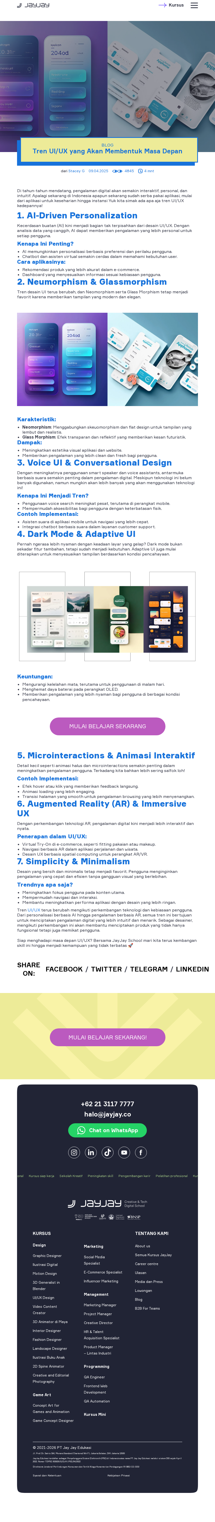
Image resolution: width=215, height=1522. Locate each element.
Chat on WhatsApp (113, 1130)
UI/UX (33, 910)
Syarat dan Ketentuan (47, 1475)
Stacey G (76, 171)
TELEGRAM (149, 969)
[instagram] (74, 1152)
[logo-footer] (107, 1203)
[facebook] (124, 1152)
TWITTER (106, 969)
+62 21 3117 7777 (107, 1104)
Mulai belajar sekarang (107, 726)
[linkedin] (91, 1152)
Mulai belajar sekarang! (107, 1037)
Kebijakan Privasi (119, 1475)
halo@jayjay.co (107, 1114)
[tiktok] (108, 1152)
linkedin (192, 969)
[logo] (33, 5)
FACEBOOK (64, 969)
